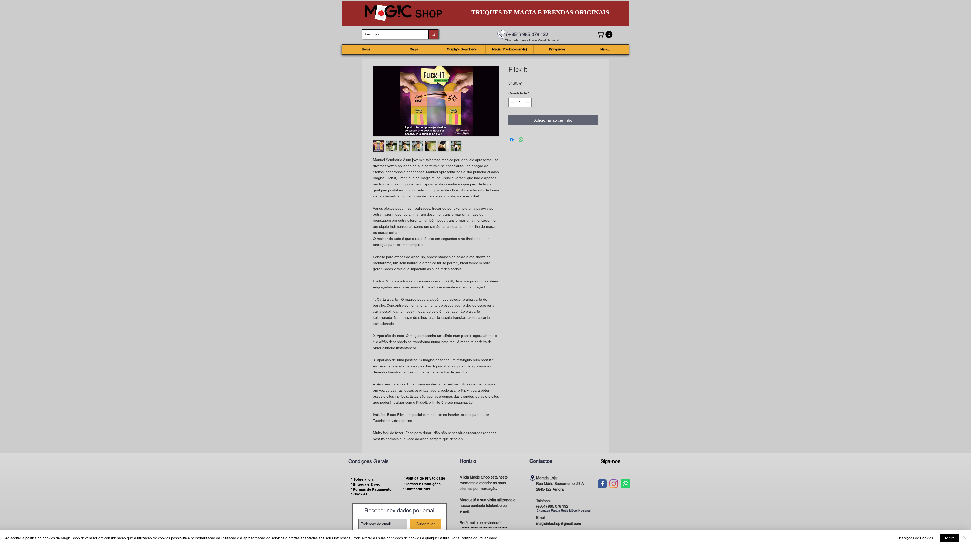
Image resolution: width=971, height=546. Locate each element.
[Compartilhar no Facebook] (512, 139)
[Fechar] (965, 538)
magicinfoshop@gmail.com (558, 523)
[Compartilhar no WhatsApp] (521, 139)
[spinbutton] (519, 102)
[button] (605, 34)
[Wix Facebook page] (602, 483)
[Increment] (527, 102)
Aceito (950, 537)
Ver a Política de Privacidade (474, 537)
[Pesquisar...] (433, 34)
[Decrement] (512, 102)
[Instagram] (613, 483)
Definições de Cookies (915, 537)
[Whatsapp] (625, 483)
